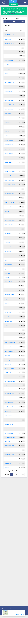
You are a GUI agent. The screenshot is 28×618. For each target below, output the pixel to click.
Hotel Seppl (7, 458)
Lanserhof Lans (8, 39)
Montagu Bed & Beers (9, 140)
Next (22, 474)
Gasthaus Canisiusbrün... (10, 158)
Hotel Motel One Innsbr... (9, 43)
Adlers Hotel (7, 277)
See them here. (11, 13)
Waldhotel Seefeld (8, 246)
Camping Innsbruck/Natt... (10, 171)
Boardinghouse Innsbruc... (10, 381)
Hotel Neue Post (8, 364)
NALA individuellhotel (9, 126)
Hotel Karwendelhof (9, 224)
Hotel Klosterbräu (8, 189)
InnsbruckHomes (8, 415)
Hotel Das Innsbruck (9, 60)
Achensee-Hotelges (8, 255)
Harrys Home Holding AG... (10, 385)
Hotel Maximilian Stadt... (10, 294)
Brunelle (6, 73)
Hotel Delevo (7, 429)
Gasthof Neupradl (8, 397)
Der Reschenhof (8, 251)
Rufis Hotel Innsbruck (9, 109)
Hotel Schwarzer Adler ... (9, 95)
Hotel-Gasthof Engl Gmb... (10, 351)
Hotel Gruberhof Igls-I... (9, 402)
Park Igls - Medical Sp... (9, 153)
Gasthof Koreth (8, 316)
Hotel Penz (7, 260)
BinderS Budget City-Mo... (10, 393)
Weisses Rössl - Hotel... (9, 330)
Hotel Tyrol (7, 198)
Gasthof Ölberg (8, 389)
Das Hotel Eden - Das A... (10, 193)
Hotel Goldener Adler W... (10, 238)
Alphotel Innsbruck (8, 269)
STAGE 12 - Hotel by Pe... (9, 82)
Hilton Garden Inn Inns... (10, 78)
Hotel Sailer (7, 303)
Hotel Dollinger (8, 122)
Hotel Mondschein (8, 91)
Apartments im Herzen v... (10, 376)
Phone (20, 30)
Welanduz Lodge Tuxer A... (10, 202)
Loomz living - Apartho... (9, 180)
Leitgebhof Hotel (8, 463)
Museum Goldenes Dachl (10, 52)
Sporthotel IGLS (8, 420)
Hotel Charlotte (8, 325)
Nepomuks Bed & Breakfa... (10, 368)
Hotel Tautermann (8, 118)
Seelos (6, 215)
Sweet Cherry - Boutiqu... (9, 406)
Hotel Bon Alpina (8, 149)
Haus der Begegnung (9, 162)
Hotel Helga (7, 334)
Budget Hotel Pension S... (10, 299)
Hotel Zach (7, 131)
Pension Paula (8, 372)
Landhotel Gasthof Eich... (10, 433)
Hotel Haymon (7, 242)
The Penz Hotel (8, 87)
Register (14, 4)
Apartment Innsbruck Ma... (10, 437)
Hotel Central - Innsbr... (9, 100)
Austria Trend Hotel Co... (9, 290)
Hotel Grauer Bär (8, 273)
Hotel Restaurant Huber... (10, 454)
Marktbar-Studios (8, 346)
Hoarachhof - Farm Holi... (10, 175)
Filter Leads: (7, 25)
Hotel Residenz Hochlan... (10, 220)
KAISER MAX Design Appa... (10, 342)
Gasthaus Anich (8, 233)
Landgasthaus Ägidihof (9, 144)
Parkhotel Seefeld (8, 206)
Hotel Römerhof (8, 411)
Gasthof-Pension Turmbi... (10, 445)
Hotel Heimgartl (8, 360)
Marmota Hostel (8, 312)
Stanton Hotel (7, 69)
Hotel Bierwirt (7, 355)
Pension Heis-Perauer (9, 424)
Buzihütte (6, 467)
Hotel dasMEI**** (8, 441)
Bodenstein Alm (8, 55)
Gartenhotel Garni (8, 321)
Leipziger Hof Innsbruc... (9, 285)
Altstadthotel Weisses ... (9, 337)
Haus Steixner (7, 64)
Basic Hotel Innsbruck (9, 281)
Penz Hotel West (8, 113)
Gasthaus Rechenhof (9, 450)
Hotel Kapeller (7, 135)
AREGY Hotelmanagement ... (10, 184)
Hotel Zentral (7, 229)
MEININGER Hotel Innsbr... (10, 34)
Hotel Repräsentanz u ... (9, 264)
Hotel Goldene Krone (9, 307)
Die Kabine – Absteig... (9, 166)
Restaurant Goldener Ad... (10, 104)
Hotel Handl (7, 211)
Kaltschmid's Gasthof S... (10, 48)
